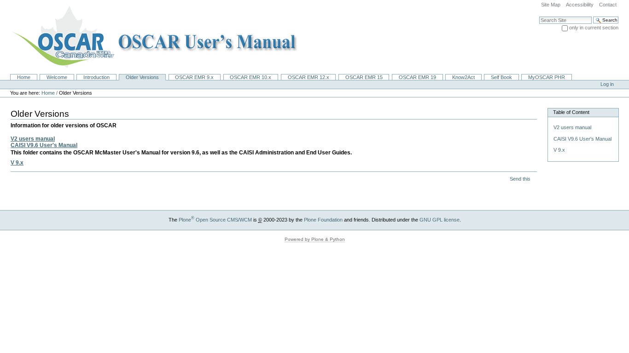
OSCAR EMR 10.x (250, 77)
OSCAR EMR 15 (364, 77)
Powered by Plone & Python (315, 239)
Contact (608, 4)
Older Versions (142, 77)
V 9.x (17, 162)
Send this (520, 179)
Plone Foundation (323, 219)
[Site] (151, 37)
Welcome (57, 77)
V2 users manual (33, 139)
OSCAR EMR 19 (417, 77)
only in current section (593, 27)
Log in (607, 84)
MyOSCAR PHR (546, 77)
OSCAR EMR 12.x (308, 77)
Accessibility (580, 4)
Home (23, 77)
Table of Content (571, 112)
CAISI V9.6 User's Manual (44, 145)
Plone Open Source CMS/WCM (215, 219)
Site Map (550, 4)
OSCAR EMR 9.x (194, 77)
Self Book (501, 77)
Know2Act (463, 77)
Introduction (96, 77)
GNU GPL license (439, 219)
